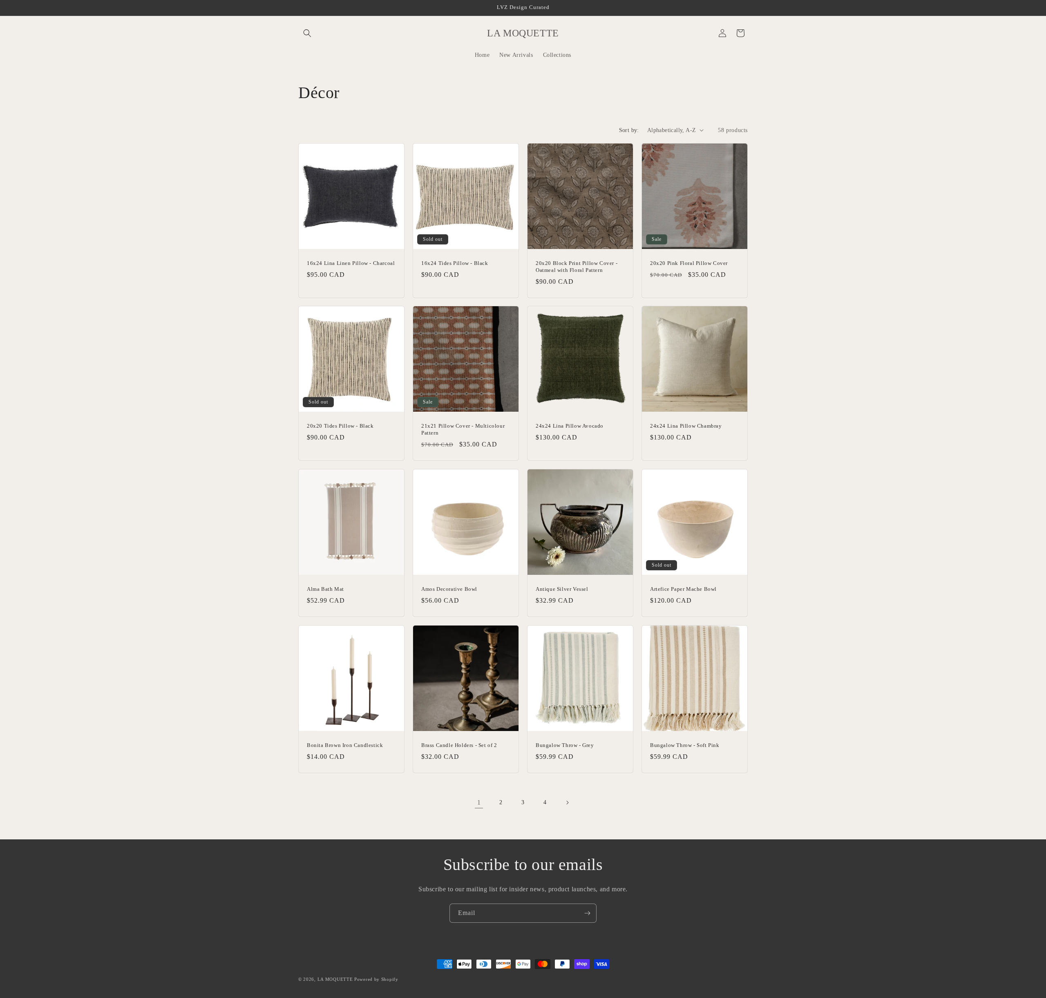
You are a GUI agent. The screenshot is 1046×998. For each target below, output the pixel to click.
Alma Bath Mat (325, 589)
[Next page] (567, 803)
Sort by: (629, 130)
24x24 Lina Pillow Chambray (686, 426)
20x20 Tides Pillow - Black (340, 426)
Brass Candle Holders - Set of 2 (459, 745)
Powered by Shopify (376, 979)
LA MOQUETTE (335, 979)
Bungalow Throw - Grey (565, 745)
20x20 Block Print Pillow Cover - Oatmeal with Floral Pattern (576, 266)
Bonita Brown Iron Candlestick (345, 745)
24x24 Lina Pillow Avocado (569, 426)
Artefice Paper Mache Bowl (683, 589)
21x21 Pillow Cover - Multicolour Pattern (463, 429)
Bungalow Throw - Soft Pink (685, 745)
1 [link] (479, 802)
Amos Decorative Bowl (449, 589)
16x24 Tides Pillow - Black (454, 263)
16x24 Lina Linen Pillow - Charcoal (351, 263)
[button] (307, 33)
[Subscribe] (587, 913)
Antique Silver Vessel (562, 589)
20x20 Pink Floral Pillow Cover (689, 263)
